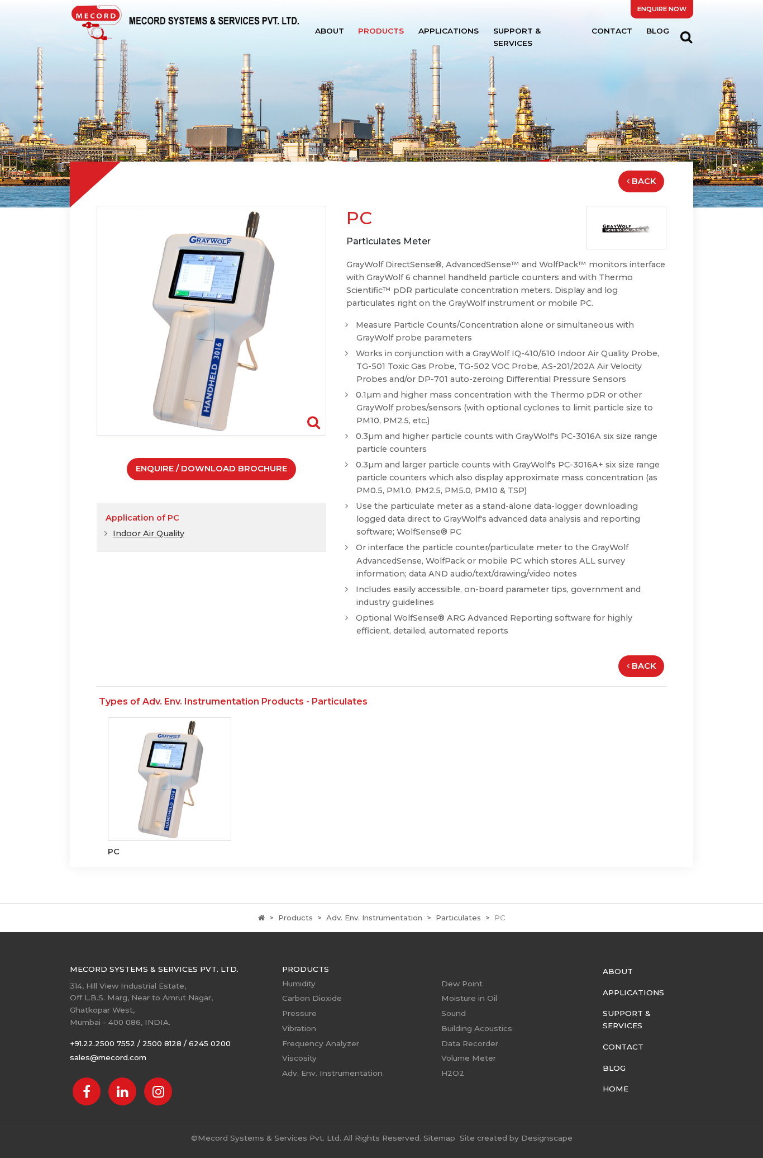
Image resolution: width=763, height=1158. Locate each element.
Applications (448, 30)
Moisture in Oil (469, 998)
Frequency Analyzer (320, 1043)
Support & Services (517, 37)
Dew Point (462, 983)
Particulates (458, 917)
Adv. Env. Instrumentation (374, 917)
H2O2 (452, 1073)
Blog (657, 30)
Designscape (547, 1137)
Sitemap (439, 1137)
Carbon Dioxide (312, 998)
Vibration (299, 1028)
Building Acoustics (476, 1028)
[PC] (211, 320)
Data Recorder (469, 1043)
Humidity (299, 983)
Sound (453, 1013)
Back (644, 181)
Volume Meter (468, 1057)
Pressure (299, 1013)
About (329, 30)
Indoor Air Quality (148, 533)
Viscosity (299, 1057)
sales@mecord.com (108, 1057)
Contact (612, 30)
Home (615, 1088)
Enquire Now (661, 9)
